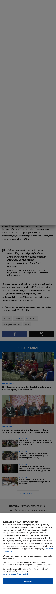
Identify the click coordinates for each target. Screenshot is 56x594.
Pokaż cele (27, 589)
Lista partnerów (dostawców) (15, 574)
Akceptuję (28, 581)
